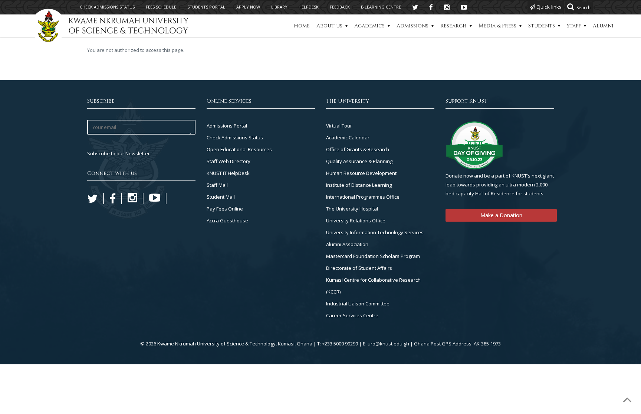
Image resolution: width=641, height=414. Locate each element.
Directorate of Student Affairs (359, 268)
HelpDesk (309, 7)
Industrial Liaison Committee (357, 303)
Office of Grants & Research (357, 149)
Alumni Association (347, 244)
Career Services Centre (352, 315)
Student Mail (221, 196)
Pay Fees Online (225, 208)
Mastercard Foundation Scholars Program (373, 256)
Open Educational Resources (239, 149)
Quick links (548, 6)
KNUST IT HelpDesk (228, 173)
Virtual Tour (339, 125)
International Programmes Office (363, 196)
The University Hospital (352, 208)
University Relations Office (355, 220)
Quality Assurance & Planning (359, 161)
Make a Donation (501, 215)
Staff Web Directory (228, 161)
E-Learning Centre (381, 7)
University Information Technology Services (375, 232)
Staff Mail (217, 185)
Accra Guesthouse (227, 220)
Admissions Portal (227, 125)
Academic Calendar (347, 137)
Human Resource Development (361, 173)
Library (279, 7)
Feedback (340, 7)
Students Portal (206, 7)
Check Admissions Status (235, 137)
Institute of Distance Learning (359, 185)
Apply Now (248, 7)
